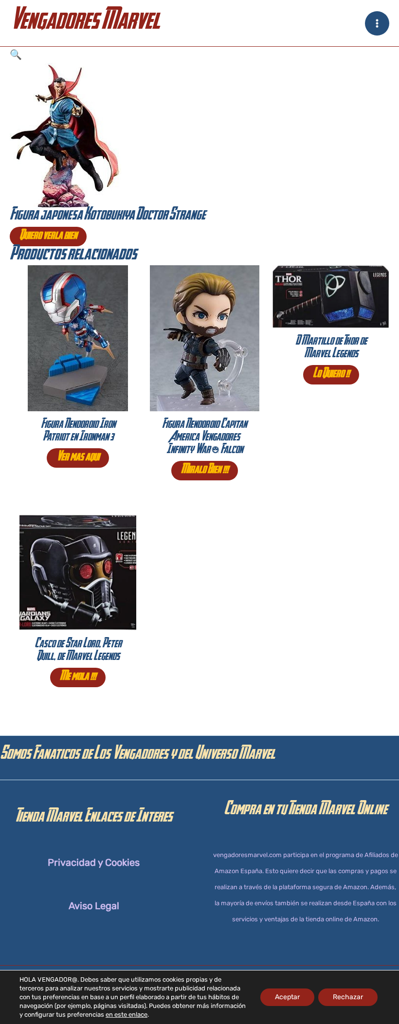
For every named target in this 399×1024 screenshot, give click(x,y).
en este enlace (126, 1014)
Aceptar (287, 997)
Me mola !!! (78, 677)
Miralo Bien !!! (204, 470)
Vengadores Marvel (85, 23)
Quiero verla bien (48, 236)
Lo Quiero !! (331, 375)
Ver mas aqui (77, 458)
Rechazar (348, 997)
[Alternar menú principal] (377, 23)
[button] (199, 55)
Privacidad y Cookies (94, 862)
